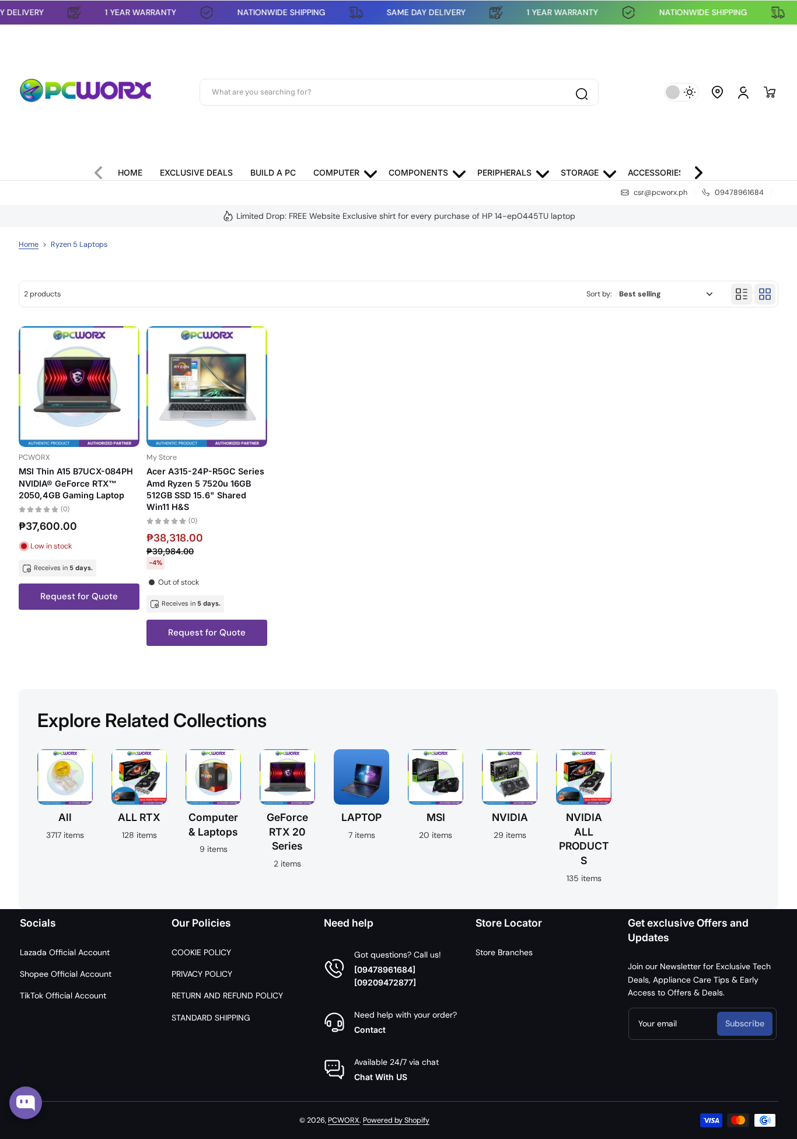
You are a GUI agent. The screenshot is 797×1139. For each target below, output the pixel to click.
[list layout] (741, 294)
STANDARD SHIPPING (211, 1017)
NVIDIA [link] (510, 817)
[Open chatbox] (25, 1102)
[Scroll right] (693, 170)
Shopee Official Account (65, 974)
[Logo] (86, 92)
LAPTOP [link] (361, 817)
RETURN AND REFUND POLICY (227, 995)
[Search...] (581, 92)
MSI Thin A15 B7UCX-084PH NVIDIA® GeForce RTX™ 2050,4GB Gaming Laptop (76, 482)
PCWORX (343, 1120)
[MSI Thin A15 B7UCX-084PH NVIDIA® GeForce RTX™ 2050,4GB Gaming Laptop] (79, 386)
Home (29, 244)
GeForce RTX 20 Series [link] (287, 831)
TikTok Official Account (63, 995)
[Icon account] (743, 92)
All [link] (65, 817)
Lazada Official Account (65, 952)
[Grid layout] (764, 294)
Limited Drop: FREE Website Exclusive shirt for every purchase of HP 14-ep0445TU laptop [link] (405, 216)
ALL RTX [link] (139, 817)
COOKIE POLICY (201, 952)
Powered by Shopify (396, 1120)
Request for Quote (79, 596)
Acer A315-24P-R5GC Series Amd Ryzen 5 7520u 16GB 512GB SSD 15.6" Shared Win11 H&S (205, 488)
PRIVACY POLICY (202, 974)
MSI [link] (436, 817)
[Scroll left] (103, 170)
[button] (718, 92)
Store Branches (504, 952)
